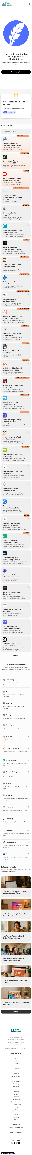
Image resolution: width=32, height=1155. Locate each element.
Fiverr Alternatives (16, 1130)
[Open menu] (29, 4)
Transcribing (16, 1112)
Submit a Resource (16, 1066)
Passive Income (16, 1099)
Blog (16, 1058)
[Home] (7, 4)
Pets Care (16, 1119)
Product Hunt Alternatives (16, 1132)
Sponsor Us (16, 1071)
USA (16, 1109)
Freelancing (16, 1091)
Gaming (16, 1114)
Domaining (16, 1084)
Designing (16, 1117)
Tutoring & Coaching (16, 1104)
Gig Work (16, 1094)
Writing (16, 1107)
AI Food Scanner (16, 1135)
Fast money (16, 1086)
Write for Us (16, 1073)
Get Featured (16, 1068)
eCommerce (16, 1089)
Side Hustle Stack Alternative (16, 1127)
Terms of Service (16, 1063)
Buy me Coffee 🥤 (16, 1076)
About (16, 1055)
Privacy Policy (16, 1061)
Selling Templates (16, 1101)
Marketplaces (16, 1096)
